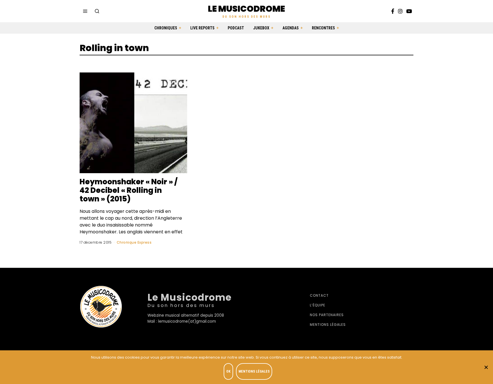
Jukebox (261, 28)
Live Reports (202, 28)
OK (228, 371)
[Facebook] (393, 11)
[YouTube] (409, 11)
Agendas (290, 28)
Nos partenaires (327, 314)
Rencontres (323, 28)
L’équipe (317, 305)
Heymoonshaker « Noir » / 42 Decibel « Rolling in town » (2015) (128, 190)
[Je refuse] (486, 367)
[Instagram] (400, 11)
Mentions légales (328, 324)
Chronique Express (134, 242)
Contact (319, 295)
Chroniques (165, 28)
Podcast (236, 28)
